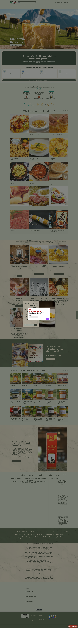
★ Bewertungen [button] (77, 315)
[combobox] (31, 317)
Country (30, 315)
